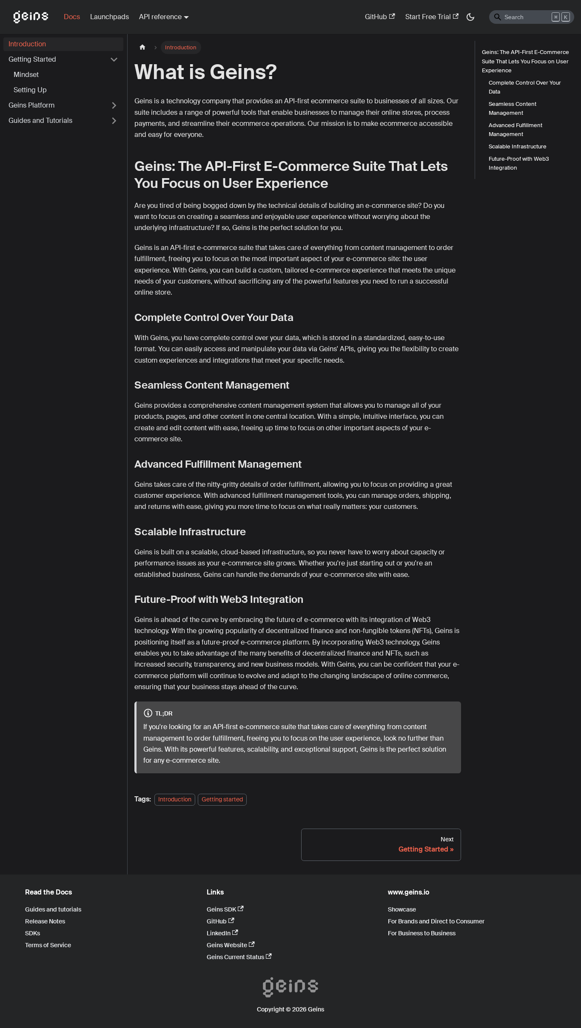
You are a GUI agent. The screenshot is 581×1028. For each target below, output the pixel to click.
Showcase (402, 909)
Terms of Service (48, 945)
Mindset (26, 74)
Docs (72, 16)
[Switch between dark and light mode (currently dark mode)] (470, 17)
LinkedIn (219, 933)
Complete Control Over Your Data (525, 87)
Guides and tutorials (53, 909)
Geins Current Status (235, 957)
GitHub (376, 16)
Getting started (222, 799)
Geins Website (227, 945)
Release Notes (45, 921)
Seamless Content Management (512, 108)
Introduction (27, 44)
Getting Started (32, 59)
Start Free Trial (428, 16)
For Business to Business (422, 933)
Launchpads (109, 16)
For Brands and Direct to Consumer (436, 921)
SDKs (32, 933)
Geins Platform (31, 105)
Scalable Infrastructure (518, 146)
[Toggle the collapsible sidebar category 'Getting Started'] (114, 59)
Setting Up (30, 89)
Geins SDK (221, 909)
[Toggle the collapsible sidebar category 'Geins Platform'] (114, 105)
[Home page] (142, 47)
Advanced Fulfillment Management (515, 130)
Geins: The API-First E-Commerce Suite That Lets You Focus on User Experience (525, 61)
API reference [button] (160, 16)
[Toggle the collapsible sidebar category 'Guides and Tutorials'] (114, 121)
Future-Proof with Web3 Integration (519, 163)
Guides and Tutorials (40, 120)
